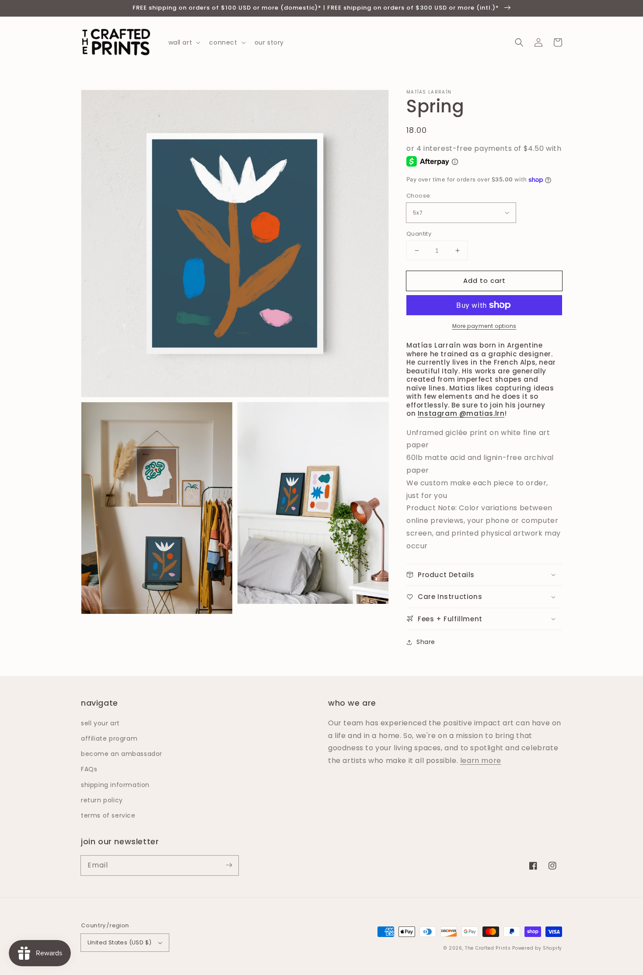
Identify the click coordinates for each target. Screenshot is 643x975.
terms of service (108, 815)
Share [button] (425, 641)
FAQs (89, 769)
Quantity (418, 234)
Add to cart (484, 280)
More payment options (484, 326)
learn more (480, 761)
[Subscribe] (228, 865)
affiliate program (109, 738)
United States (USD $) (119, 942)
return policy (102, 800)
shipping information (115, 784)
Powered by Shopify (537, 948)
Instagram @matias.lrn (461, 413)
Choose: (419, 196)
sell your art (100, 723)
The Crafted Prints (488, 948)
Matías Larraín (428, 92)
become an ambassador (121, 753)
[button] (519, 42)
